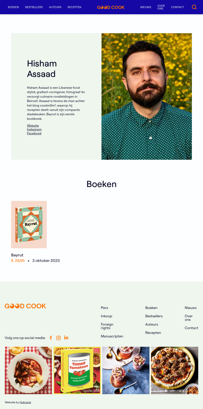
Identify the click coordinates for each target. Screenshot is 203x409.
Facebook (34, 133)
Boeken (151, 307)
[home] (110, 7)
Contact (177, 7)
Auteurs (55, 7)
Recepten (74, 7)
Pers (104, 307)
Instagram (34, 129)
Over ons (161, 7)
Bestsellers (34, 7)
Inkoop (106, 316)
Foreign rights (107, 326)
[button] (13, 7)
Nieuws (145, 7)
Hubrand (25, 402)
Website (33, 125)
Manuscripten (112, 336)
